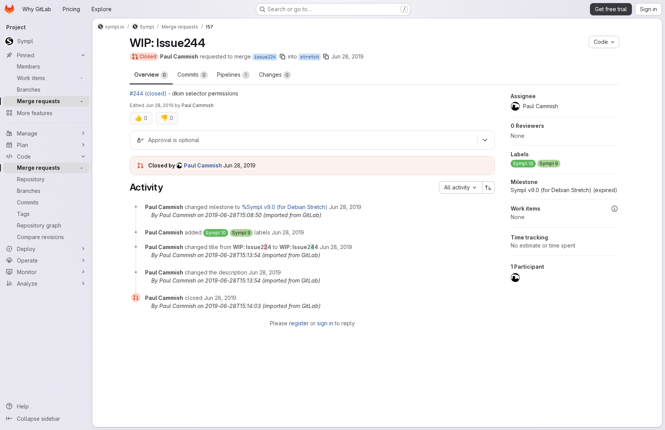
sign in (325, 323)
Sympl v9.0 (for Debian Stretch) (564, 190)
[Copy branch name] (282, 56)
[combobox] (460, 187)
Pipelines (232, 74)
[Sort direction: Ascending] (489, 187)
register (299, 323)
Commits (191, 74)
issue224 (265, 57)
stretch (309, 57)
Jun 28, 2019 (347, 56)
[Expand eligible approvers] (485, 140)
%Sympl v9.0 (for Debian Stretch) (284, 207)
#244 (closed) (148, 93)
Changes (274, 74)
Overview (150, 74)
